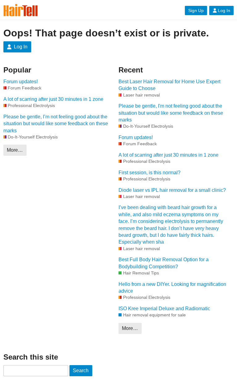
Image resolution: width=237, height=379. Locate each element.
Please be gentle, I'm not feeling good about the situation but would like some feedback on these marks (170, 112)
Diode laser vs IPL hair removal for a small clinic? (172, 190)
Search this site (30, 357)
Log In (224, 10)
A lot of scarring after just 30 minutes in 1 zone (53, 99)
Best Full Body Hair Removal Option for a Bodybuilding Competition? (163, 263)
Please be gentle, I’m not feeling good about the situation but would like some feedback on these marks (55, 123)
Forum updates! (20, 81)
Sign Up (196, 10)
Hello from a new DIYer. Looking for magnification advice (172, 288)
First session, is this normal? (149, 172)
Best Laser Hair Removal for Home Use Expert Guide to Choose (169, 85)
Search (81, 370)
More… (15, 150)
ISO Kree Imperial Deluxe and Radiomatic (164, 308)
